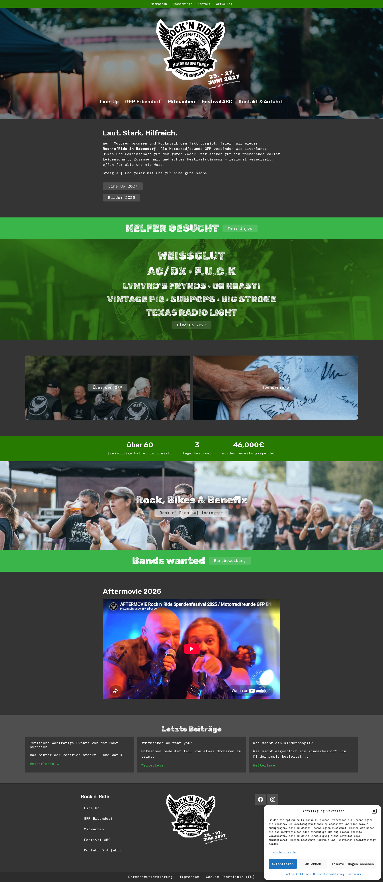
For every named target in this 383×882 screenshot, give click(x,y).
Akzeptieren (283, 864)
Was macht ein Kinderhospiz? (283, 743)
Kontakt (204, 4)
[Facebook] (260, 799)
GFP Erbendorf (143, 102)
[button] (374, 811)
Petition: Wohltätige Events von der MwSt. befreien (75, 745)
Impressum (353, 874)
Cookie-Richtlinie (298, 874)
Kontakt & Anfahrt (261, 102)
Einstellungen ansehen (353, 864)
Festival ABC (217, 102)
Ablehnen (313, 864)
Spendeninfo (182, 4)
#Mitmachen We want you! (166, 743)
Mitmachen (159, 4)
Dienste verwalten (284, 852)
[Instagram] (272, 799)
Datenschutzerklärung (328, 874)
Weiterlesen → (45, 763)
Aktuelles (224, 4)
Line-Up (109, 102)
